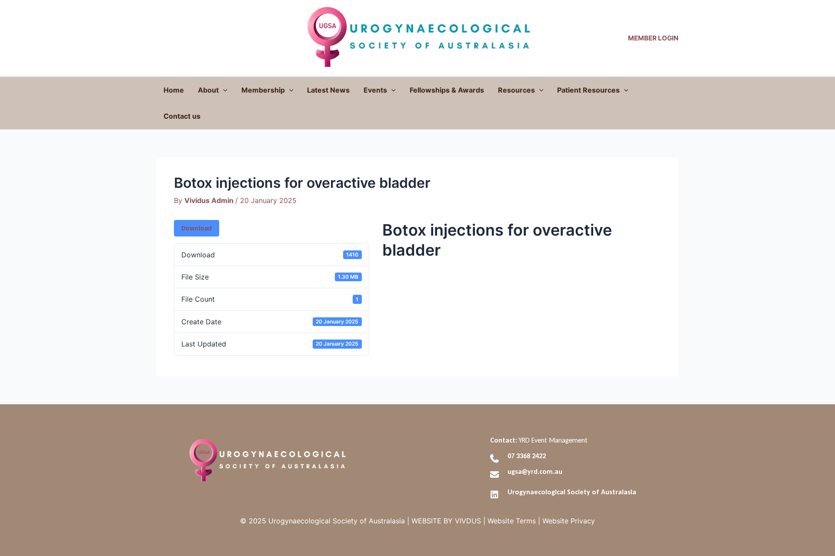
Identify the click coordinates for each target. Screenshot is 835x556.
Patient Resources (588, 90)
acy (568, 520)
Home (174, 90)
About (208, 90)
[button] (223, 90)
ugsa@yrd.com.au (535, 471)
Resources (516, 90)
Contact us (182, 116)
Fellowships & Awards (447, 90)
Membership (263, 90)
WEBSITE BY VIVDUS (446, 520)
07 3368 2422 (527, 456)
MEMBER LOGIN (653, 38)
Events (375, 90)
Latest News (328, 90)
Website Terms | (512, 520)
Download (196, 228)
